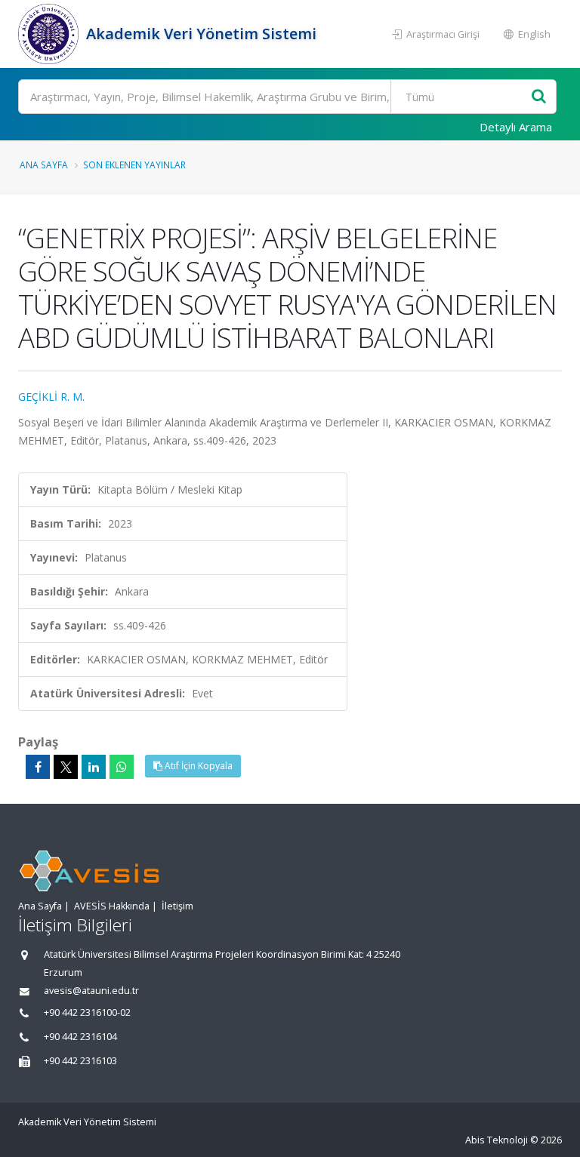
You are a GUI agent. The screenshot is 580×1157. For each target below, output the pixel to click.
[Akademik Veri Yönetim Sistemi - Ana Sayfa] (50, 34)
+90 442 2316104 (80, 1036)
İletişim (177, 906)
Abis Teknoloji (496, 1140)
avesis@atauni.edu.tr (91, 990)
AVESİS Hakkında (112, 906)
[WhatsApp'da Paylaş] (122, 767)
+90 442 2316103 (80, 1060)
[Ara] (539, 97)
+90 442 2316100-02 (87, 1012)
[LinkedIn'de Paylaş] (94, 767)
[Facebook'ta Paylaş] (38, 767)
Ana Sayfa (44, 164)
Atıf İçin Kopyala (197, 765)
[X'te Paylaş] (66, 767)
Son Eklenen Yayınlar (134, 164)
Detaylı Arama (516, 126)
